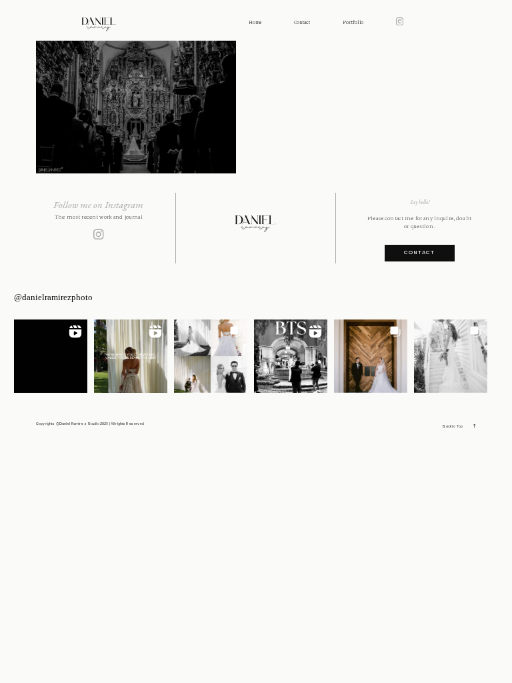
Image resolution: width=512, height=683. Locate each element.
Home (255, 23)
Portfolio (353, 23)
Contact (302, 23)
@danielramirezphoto (53, 297)
